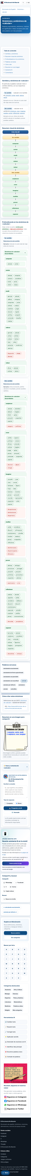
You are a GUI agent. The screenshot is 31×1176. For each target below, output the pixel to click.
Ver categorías (15, 937)
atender (17, 594)
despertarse (11, 515)
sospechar (18, 418)
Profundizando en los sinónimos (14, 59)
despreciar (11, 353)
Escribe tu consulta (9, 784)
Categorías (4, 1156)
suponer (22, 113)
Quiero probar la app (15, 863)
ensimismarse (12, 533)
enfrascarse (18, 530)
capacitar (10, 597)
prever (10, 113)
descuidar (10, 621)
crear (16, 479)
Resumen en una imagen (12, 67)
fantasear (10, 485)
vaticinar (18, 578)
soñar (18, 501)
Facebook (3, 1133)
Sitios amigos (5, 1162)
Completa (10, 803)
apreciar (10, 296)
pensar (10, 453)
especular (10, 610)
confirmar (18, 426)
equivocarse (11, 583)
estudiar (20, 533)
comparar (17, 299)
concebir (10, 479)
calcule (5, 689)
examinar (10, 308)
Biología (7, 994)
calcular (4, 12)
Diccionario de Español (9, 9)
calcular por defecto (9, 685)
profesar (10, 441)
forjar (9, 488)
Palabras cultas (18, 1006)
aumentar (10, 345)
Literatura (8, 1002)
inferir (9, 415)
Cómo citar (8, 64)
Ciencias (15, 994)
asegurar (10, 426)
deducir (10, 411)
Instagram (3, 1136)
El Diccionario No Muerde (8, 1147)
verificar (10, 315)
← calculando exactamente (11, 907)
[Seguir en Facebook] (15, 1101)
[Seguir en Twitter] (15, 1108)
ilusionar (10, 491)
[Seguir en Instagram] (15, 1097)
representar (18, 498)
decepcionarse (12, 509)
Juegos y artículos (6, 1159)
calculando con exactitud (11, 681)
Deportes (7, 998)
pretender (11, 456)
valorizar (10, 348)
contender (11, 318)
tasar (9, 342)
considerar (18, 278)
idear (14, 488)
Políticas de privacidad (11, 1172)
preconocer (11, 568)
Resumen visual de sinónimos (14, 56)
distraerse (11, 554)
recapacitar (17, 539)
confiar (10, 437)
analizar (10, 594)
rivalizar (10, 321)
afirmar (10, 444)
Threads (3, 1144)
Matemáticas (18, 1002)
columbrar (18, 408)
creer (18, 111)
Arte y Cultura (18, 989)
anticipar (17, 565)
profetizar (10, 575)
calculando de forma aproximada (13, 672)
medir (17, 95)
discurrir (10, 530)
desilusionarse (12, 512)
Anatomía (8, 989)
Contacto (3, 1154)
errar (18, 583)
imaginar (22, 111)
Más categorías (17, 1010)
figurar (18, 485)
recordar (10, 498)
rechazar (19, 653)
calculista (14, 689)
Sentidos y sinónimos (11, 54)
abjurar (17, 464)
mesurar (10, 312)
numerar (10, 278)
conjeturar (13, 111)
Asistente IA (8, 70)
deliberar (19, 600)
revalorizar (19, 345)
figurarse (17, 642)
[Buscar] (23, 2)
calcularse (21, 685)
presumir (10, 418)
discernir (10, 604)
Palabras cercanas (10, 62)
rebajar (18, 353)
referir (9, 284)
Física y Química (18, 998)
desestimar (11, 653)
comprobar (11, 302)
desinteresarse (12, 547)
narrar (15, 281)
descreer (10, 464)
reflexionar (16, 113)
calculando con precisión (10, 676)
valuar (5, 97)
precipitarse (19, 621)
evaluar (17, 305)
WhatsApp (4, 1141)
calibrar (10, 299)
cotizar (10, 336)
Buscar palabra (15, 933)
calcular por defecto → (10, 912)
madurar (17, 536)
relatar (16, 284)
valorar (22, 95)
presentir (10, 571)
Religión (7, 1010)
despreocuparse (12, 550)
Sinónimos (20, 9)
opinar (15, 415)
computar (8, 95)
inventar (17, 491)
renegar (10, 467)
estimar (10, 305)
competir (17, 315)
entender (17, 444)
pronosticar (19, 575)
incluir (9, 281)
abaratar (10, 356)
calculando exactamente (10, 668)
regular (17, 312)
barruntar (10, 633)
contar (13, 95)
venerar (17, 441)
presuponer (18, 645)
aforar (9, 368)
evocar (15, 482)
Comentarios (9, 72)
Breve (19, 803)
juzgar (17, 308)
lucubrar (10, 536)
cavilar (9, 527)
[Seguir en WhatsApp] (15, 1105)
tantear (16, 339)
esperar (16, 437)
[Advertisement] (15, 39)
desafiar (18, 318)
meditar (5, 113)
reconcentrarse (18, 616)
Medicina (7, 1006)
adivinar (10, 565)
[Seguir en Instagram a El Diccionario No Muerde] (15, 1073)
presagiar (19, 568)
